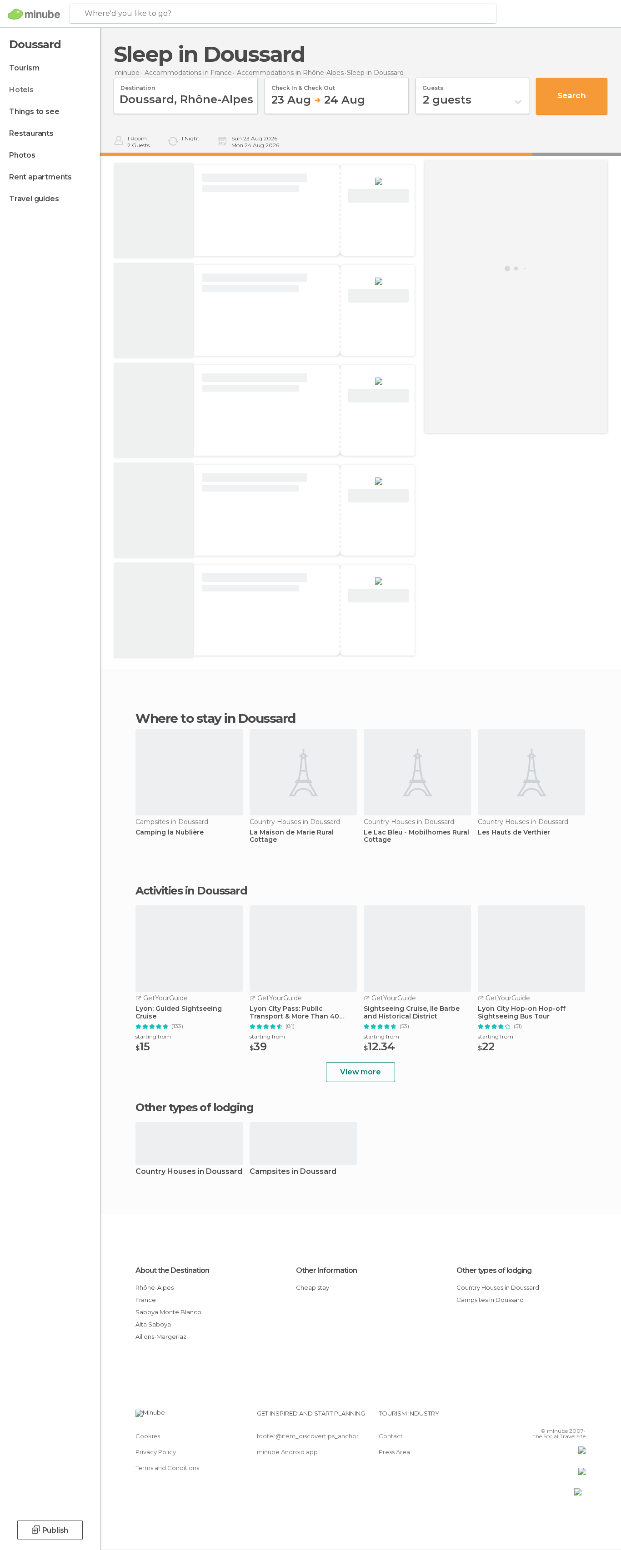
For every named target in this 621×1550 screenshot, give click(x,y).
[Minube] (34, 14)
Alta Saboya (153, 1324)
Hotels (21, 89)
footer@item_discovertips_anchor (308, 1436)
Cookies (147, 1436)
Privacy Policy (155, 1452)
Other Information (326, 1270)
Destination (137, 84)
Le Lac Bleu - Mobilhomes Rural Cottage (416, 836)
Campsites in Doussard (293, 1172)
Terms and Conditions (167, 1467)
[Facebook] (534, 1417)
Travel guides (34, 198)
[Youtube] (579, 1417)
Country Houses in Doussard (188, 1172)
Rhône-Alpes (154, 1287)
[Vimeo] (564, 1417)
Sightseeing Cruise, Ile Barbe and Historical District (412, 1012)
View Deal (378, 196)
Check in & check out (303, 84)
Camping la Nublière (169, 832)
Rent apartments (40, 177)
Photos (22, 155)
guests (432, 84)
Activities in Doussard (191, 890)
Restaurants (31, 133)
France (145, 1299)
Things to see (34, 111)
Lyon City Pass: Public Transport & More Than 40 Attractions (294, 1012)
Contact (391, 1436)
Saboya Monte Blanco (168, 1312)
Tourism (24, 68)
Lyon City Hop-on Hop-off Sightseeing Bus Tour (522, 1012)
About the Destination (172, 1270)
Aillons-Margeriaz (160, 1336)
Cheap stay (312, 1287)
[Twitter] (549, 1417)
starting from (153, 1036)
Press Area (394, 1452)
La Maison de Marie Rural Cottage (292, 836)
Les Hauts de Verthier (514, 832)
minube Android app (287, 1452)
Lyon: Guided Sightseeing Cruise (178, 1012)
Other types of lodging (493, 1270)
